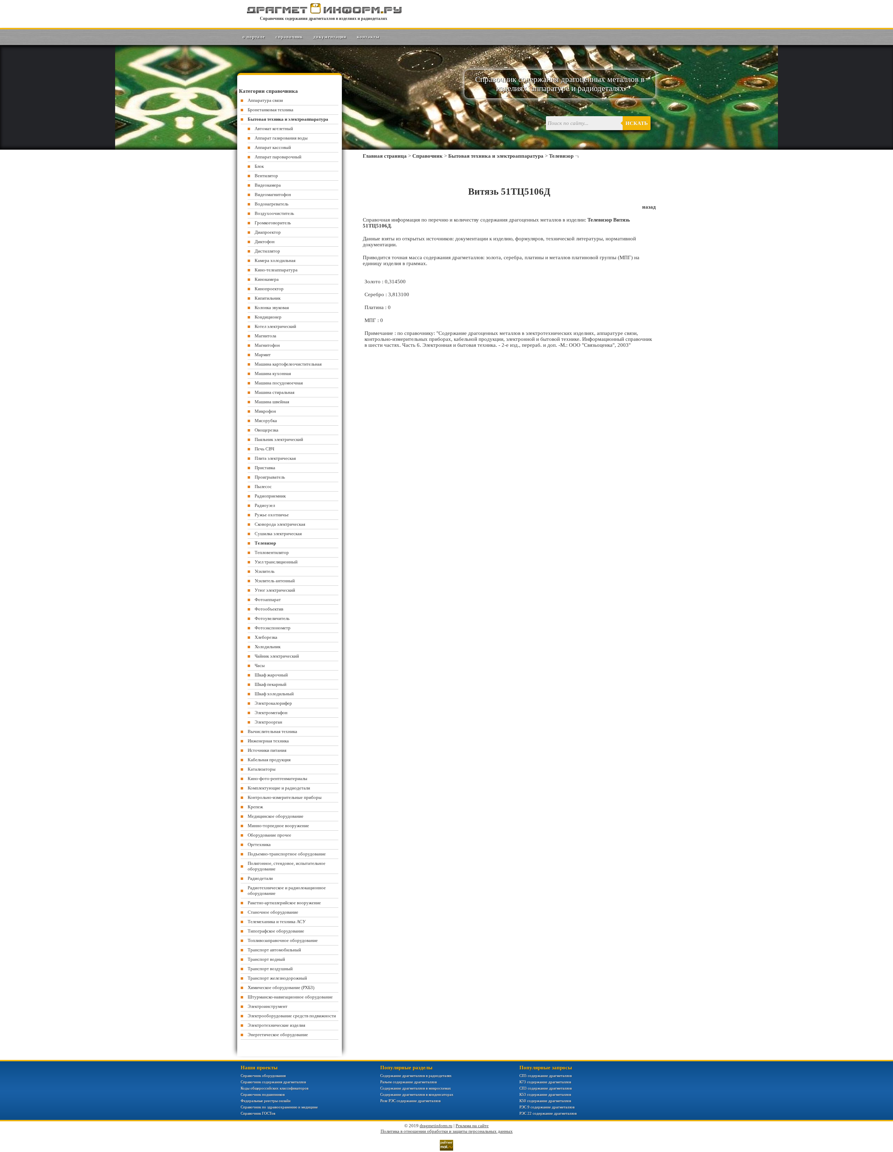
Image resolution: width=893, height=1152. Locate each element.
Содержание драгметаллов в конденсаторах (416, 1094)
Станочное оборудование (273, 912)
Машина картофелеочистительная (288, 364)
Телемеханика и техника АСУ (277, 921)
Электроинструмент (267, 1006)
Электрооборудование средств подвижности (292, 1015)
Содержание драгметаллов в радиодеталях (416, 1076)
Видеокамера (268, 185)
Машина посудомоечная (279, 383)
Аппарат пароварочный (278, 156)
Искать (636, 123)
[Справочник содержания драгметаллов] (323, 12)
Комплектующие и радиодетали (279, 788)
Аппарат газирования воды (281, 138)
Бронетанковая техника (270, 109)
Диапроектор (268, 232)
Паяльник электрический (279, 439)
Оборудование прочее (269, 835)
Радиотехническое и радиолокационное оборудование (287, 890)
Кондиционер (268, 317)
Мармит (263, 354)
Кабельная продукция (269, 759)
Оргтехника (259, 844)
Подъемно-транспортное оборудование (287, 853)
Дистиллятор (267, 251)
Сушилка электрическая (278, 533)
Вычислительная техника (272, 731)
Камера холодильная (275, 260)
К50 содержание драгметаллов (545, 1101)
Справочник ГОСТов (258, 1113)
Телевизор (561, 156)
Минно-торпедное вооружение (278, 825)
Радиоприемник (270, 496)
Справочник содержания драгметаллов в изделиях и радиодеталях (323, 18)
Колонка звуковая (272, 307)
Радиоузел (265, 505)
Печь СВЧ (264, 448)
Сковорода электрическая (280, 524)
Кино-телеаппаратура (276, 269)
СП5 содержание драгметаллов (545, 1076)
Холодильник (267, 646)
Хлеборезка (266, 637)
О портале (253, 36)
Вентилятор (266, 175)
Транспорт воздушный (270, 968)
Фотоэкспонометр (273, 627)
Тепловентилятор (272, 552)
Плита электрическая (275, 458)
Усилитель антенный (275, 580)
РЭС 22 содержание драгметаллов (548, 1113)
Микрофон (265, 411)
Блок (259, 166)
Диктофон (265, 241)
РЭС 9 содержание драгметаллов (547, 1107)
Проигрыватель (270, 477)
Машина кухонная (273, 373)
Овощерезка (266, 430)
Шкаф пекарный (270, 684)
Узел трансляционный (276, 561)
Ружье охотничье (272, 514)
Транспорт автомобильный (274, 949)
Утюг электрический (275, 590)
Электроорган (268, 722)
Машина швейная (272, 401)
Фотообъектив (269, 609)
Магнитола (265, 335)
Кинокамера (267, 279)
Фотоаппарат (268, 599)
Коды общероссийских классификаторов (274, 1088)
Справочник (289, 36)
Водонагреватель (271, 204)
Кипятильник (267, 298)
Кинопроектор (269, 288)
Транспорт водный (266, 959)
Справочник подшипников (263, 1094)
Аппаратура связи (265, 100)
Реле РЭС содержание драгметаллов (410, 1101)
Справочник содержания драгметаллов (273, 1082)
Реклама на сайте (472, 1125)
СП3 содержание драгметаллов (545, 1088)
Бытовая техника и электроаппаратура (495, 156)
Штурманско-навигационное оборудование (290, 997)
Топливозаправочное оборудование (283, 940)
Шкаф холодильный (274, 693)
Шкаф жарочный (271, 675)
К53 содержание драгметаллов (545, 1094)
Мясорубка (266, 420)
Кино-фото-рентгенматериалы (277, 778)
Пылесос (263, 486)
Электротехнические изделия (276, 1025)
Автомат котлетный (274, 128)
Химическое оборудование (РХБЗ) (281, 987)
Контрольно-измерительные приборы (285, 797)
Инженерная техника (268, 740)
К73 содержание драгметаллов (545, 1082)
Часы (260, 665)
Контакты (368, 36)
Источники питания (267, 750)
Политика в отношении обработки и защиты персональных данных (447, 1131)
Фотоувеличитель (272, 618)
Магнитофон (267, 345)
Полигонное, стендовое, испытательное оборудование (286, 866)
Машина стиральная (274, 392)
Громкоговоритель (273, 222)
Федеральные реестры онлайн (266, 1101)
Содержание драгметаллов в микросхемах (415, 1088)
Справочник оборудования (263, 1076)
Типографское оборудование (276, 931)
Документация (329, 36)
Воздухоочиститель (274, 213)
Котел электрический (275, 326)
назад (649, 207)
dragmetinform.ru (436, 1125)
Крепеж (255, 806)
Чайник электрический (277, 656)
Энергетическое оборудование (278, 1034)
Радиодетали (260, 878)
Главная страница (385, 156)
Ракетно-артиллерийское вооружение (284, 902)
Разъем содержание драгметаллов (408, 1082)
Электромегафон (271, 712)
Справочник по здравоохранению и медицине (279, 1107)
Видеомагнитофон (273, 194)
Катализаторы (262, 769)
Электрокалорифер (273, 703)
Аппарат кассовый (273, 147)
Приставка (265, 467)
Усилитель (265, 571)
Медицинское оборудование (275, 816)
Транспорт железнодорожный (277, 978)
